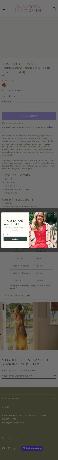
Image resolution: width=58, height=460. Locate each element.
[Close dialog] (54, 214)
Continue (15, 239)
